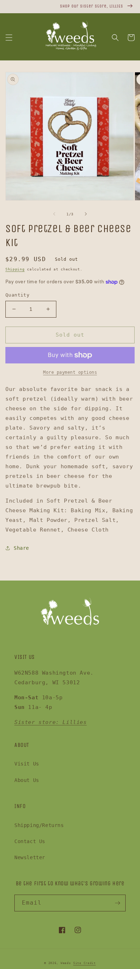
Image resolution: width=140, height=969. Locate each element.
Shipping (15, 269)
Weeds (66, 963)
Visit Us (26, 764)
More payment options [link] (70, 372)
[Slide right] (86, 214)
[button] (9, 37)
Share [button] (21, 548)
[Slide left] (54, 214)
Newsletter (29, 857)
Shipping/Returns (39, 825)
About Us (26, 780)
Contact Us (29, 841)
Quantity (17, 295)
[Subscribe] (117, 903)
